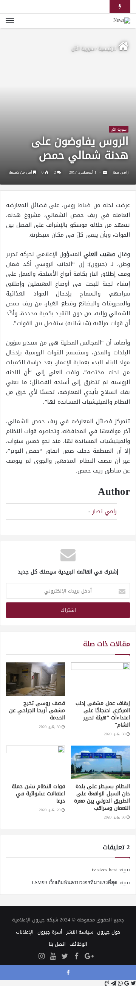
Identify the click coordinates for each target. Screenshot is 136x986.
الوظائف (78, 944)
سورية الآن (82, 48)
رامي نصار (120, 172)
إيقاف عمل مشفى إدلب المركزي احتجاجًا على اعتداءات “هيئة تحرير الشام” (103, 714)
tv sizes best (104, 869)
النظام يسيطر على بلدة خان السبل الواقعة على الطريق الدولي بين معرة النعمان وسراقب (102, 797)
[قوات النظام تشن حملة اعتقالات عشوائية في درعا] (35, 762)
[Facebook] (76, 956)
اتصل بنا (57, 944)
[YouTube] (52, 956)
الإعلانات (25, 932)
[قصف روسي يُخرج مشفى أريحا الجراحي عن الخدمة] (35, 679)
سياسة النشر (79, 932)
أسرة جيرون (49, 932)
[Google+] (89, 956)
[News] (121, 20)
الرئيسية (108, 48)
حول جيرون (109, 932)
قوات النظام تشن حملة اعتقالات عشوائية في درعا (38, 793)
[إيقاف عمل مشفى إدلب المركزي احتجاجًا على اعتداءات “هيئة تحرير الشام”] (100, 679)
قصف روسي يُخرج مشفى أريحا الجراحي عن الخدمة (37, 710)
